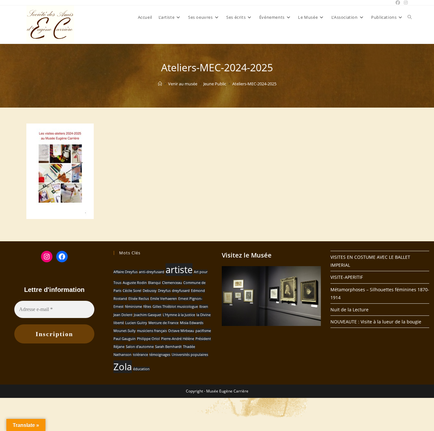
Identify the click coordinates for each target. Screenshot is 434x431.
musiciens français (152, 331)
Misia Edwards (191, 323)
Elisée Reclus (138, 298)
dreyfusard (181, 290)
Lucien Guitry (136, 323)
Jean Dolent (122, 315)
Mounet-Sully (124, 331)
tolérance (140, 354)
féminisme (133, 306)
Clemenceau (172, 282)
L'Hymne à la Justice (179, 315)
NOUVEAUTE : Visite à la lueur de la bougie (375, 322)
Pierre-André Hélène (177, 338)
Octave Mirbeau (181, 331)
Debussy (150, 290)
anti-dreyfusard (151, 272)
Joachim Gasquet (147, 315)
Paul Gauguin (124, 338)
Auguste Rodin (135, 282)
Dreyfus (164, 290)
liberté (118, 323)
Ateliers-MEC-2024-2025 (254, 84)
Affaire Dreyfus (125, 272)
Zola (122, 366)
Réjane (119, 346)
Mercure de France (163, 323)
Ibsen (203, 306)
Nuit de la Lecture (349, 310)
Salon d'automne (140, 346)
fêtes (147, 306)
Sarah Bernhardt (168, 346)
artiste (179, 269)
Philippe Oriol (148, 338)
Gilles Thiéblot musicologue (175, 306)
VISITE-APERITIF (346, 277)
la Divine (203, 315)
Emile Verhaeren (163, 298)
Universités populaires (190, 354)
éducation (141, 369)
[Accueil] (160, 84)
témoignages (159, 354)
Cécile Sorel (132, 290)
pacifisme (203, 331)
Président (203, 338)
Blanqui (154, 282)
